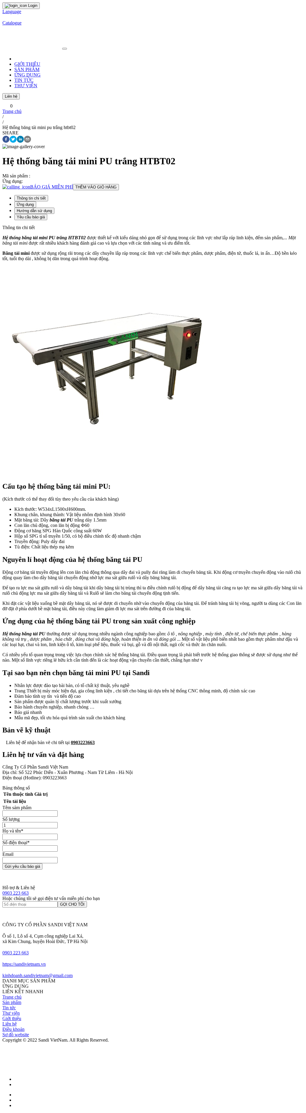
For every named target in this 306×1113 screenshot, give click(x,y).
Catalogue (12, 22)
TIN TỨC (23, 80)
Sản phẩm (11, 1002)
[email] (27, 140)
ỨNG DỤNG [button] (27, 74)
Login (32, 5)
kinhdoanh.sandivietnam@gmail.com (37, 975)
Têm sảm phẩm (16, 807)
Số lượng (11, 819)
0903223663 (83, 742)
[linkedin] (20, 140)
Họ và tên (12, 830)
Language (11, 11)
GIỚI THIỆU (27, 64)
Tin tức (9, 1007)
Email (7, 854)
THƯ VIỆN (25, 85)
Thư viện (11, 1013)
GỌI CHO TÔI (72, 904)
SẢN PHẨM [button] (26, 69)
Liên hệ (11, 96)
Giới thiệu (11, 1018)
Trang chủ (12, 111)
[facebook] (6, 140)
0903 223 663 (15, 893)
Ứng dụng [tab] (25, 204)
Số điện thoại (16, 842)
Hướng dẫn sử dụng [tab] (34, 211)
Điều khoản (13, 1029)
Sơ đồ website (15, 1034)
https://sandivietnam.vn (24, 964)
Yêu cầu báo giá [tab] (31, 217)
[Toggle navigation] (64, 49)
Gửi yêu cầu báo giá (22, 866)
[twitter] (13, 140)
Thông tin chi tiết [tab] (31, 198)
